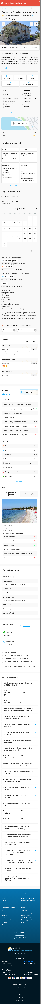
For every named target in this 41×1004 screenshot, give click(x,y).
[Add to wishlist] (31, 24)
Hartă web (20, 997)
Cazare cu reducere (27, 896)
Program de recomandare (29, 903)
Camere (4, 900)
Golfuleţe (4, 922)
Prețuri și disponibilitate (19, 47)
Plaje (3, 924)
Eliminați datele (32, 251)
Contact (21, 958)
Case (3, 898)
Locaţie (34, 47)
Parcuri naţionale (6, 920)
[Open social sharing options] (36, 24)
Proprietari (21, 937)
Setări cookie (19, 1001)
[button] (20, 33)
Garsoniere (5, 903)
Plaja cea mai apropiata (11, 494)
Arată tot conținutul (8, 113)
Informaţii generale (26, 920)
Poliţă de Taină (20, 991)
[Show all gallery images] (3, 24)
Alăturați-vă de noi (26, 917)
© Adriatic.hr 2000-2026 (19, 984)
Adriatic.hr (24, 910)
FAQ (20, 994)
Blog (22, 922)
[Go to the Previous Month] (3, 209)
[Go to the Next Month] (36, 209)
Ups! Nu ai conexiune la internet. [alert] (15, 3)
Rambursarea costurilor (28, 900)
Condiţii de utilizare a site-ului (20, 988)
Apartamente (5, 896)
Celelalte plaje (30, 494)
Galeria (4, 47)
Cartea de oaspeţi (26, 913)
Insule (3, 917)
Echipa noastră (25, 915)
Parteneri (21, 932)
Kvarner (4, 913)
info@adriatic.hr (28, 961)
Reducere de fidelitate (27, 898)
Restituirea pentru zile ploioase (11, 286)
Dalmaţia (4, 915)
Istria (3, 910)
